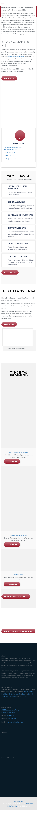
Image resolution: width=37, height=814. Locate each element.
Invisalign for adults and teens (18, 535)
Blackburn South (11, 696)
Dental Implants (18, 574)
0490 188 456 (9, 156)
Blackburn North (7, 694)
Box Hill (24, 694)
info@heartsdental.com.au (13, 159)
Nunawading (17, 694)
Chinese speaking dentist (16, 56)
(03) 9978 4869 (10, 153)
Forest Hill (22, 696)
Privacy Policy (18, 801)
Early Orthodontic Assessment (18, 452)
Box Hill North (28, 692)
